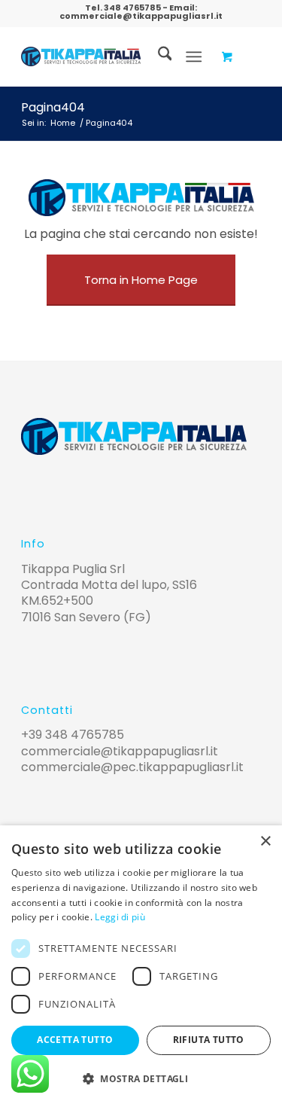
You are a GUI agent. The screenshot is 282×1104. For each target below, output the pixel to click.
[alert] (141, 964)
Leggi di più (120, 916)
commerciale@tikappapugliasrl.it (141, 16)
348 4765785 (132, 8)
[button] (141, 1079)
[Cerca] (157, 56)
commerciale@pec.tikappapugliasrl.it (132, 767)
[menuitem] (157, 56)
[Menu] (194, 56)
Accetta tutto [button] (75, 1039)
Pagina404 (53, 107)
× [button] (265, 841)
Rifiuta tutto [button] (208, 1039)
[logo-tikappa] (81, 56)
